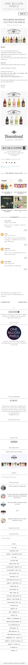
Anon (6, 233)
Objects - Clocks (13, 644)
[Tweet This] (6, 163)
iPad (17, 510)
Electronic (13, 589)
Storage (13, 647)
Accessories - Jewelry (12, 567)
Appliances (13, 628)
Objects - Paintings (13, 583)
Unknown (7, 248)
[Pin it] (14, 163)
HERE (21, 76)
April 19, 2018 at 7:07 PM (9, 263)
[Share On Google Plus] (12, 163)
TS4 (9, 167)
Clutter (7, 166)
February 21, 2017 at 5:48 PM (10, 222)
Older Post (22, 302)
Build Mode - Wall (12, 602)
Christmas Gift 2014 (13, 634)
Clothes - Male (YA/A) (13, 596)
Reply (25, 230)
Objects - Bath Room (13, 599)
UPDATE (13, 615)
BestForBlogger (22, 663)
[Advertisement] (14, 370)
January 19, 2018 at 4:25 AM (9, 250)
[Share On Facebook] (9, 163)
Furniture (13, 586)
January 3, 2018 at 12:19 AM (9, 235)
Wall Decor (12, 573)
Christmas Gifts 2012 (12, 579)
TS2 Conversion (13, 625)
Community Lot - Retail (13, 637)
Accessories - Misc (12, 570)
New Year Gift (13, 631)
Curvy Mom (7, 261)
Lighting (13, 605)
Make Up (13, 608)
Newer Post (6, 302)
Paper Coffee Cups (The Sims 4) (14, 452)
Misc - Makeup (13, 612)
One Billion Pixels (14, 5)
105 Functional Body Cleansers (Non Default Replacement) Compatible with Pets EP (17, 496)
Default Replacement (13, 621)
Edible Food (12, 563)
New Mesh (13, 166)
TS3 (13, 547)
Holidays (12, 576)
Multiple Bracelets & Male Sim (17, 486)
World (13, 650)
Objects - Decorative (12, 554)
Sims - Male (13, 592)
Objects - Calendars (13, 618)
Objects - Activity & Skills (13, 641)
